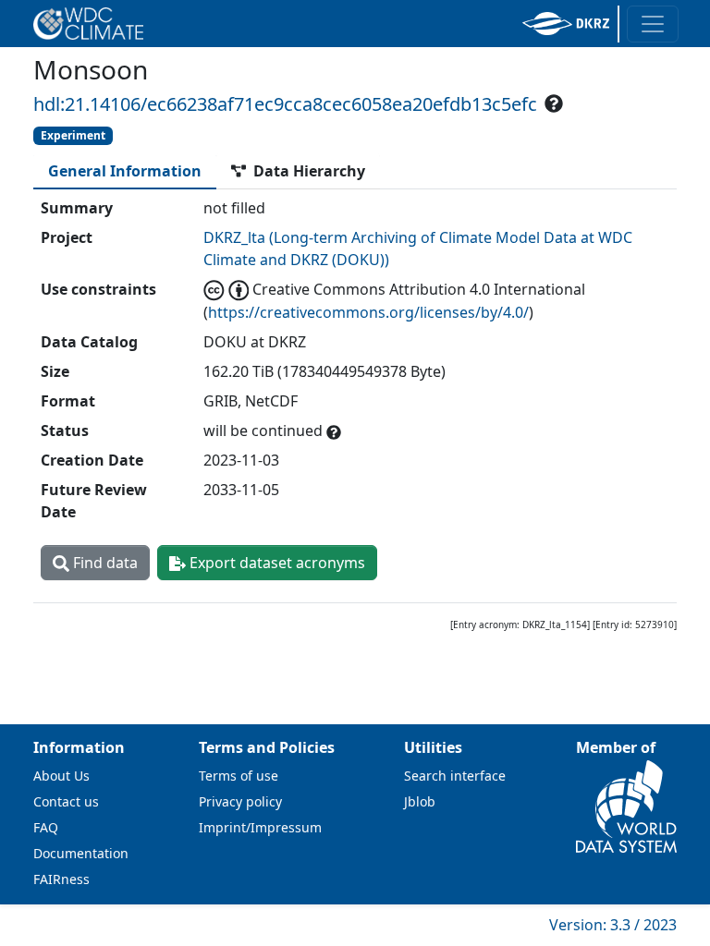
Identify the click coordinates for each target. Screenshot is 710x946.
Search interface (455, 775)
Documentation (81, 853)
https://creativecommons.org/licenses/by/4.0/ (368, 312)
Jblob (419, 801)
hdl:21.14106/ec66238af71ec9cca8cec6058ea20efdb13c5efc (285, 103)
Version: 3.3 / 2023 (613, 925)
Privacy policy (240, 801)
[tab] (124, 170)
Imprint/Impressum (260, 827)
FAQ (45, 827)
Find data (103, 562)
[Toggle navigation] (653, 24)
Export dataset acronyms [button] (275, 562)
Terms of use (238, 775)
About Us (61, 775)
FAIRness (61, 879)
